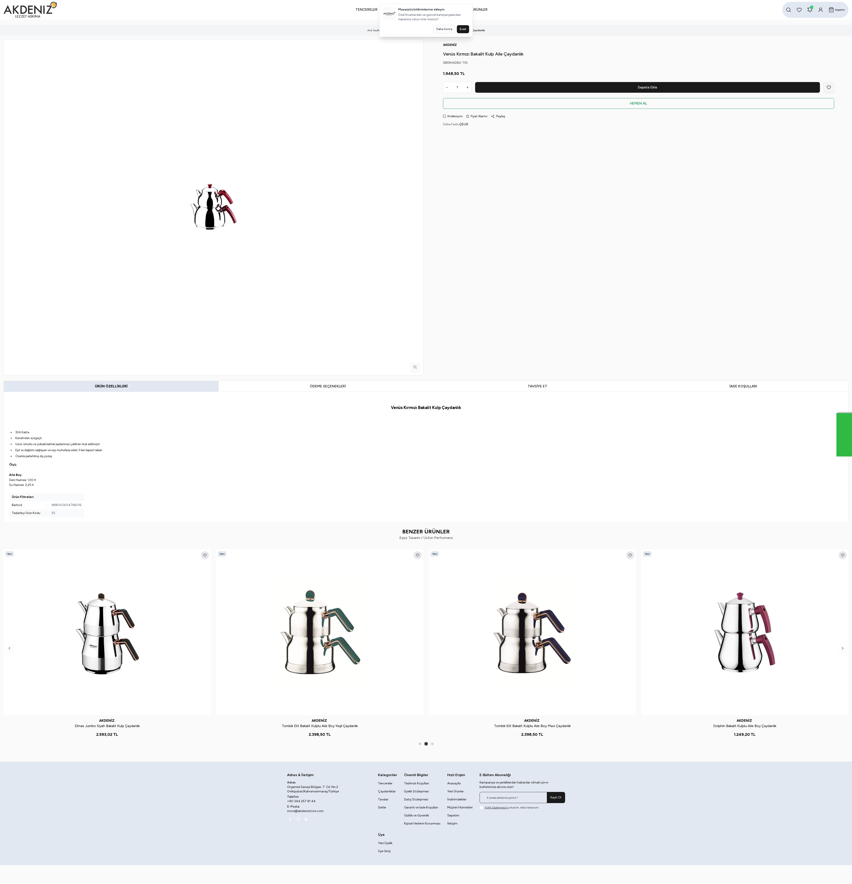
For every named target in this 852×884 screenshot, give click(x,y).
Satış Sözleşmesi (416, 799)
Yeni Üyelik (385, 843)
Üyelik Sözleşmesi (416, 791)
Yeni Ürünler (455, 791)
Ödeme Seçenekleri (328, 386)
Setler (382, 807)
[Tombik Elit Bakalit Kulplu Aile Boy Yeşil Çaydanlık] (319, 632)
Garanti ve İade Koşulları (421, 807)
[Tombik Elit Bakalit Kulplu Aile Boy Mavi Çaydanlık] (532, 632)
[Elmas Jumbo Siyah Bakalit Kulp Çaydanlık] (107, 632)
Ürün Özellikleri (111, 386)
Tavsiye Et (537, 386)
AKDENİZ (107, 720)
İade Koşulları (743, 386)
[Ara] (788, 9)
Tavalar (383, 799)
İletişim (452, 823)
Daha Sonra (444, 29)
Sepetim (453, 815)
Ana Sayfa (373, 30)
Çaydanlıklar (387, 791)
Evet (463, 29)
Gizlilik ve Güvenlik (416, 815)
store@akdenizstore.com (305, 811)
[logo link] (30, 10)
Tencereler (385, 783)
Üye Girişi (384, 851)
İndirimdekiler (456, 799)
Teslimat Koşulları (416, 783)
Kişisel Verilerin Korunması (422, 823)
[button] (420, 743)
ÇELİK (463, 124)
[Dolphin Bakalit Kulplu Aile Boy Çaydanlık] (744, 632)
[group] (213, 207)
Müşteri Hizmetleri (460, 807)
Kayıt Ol (555, 797)
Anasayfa (454, 783)
